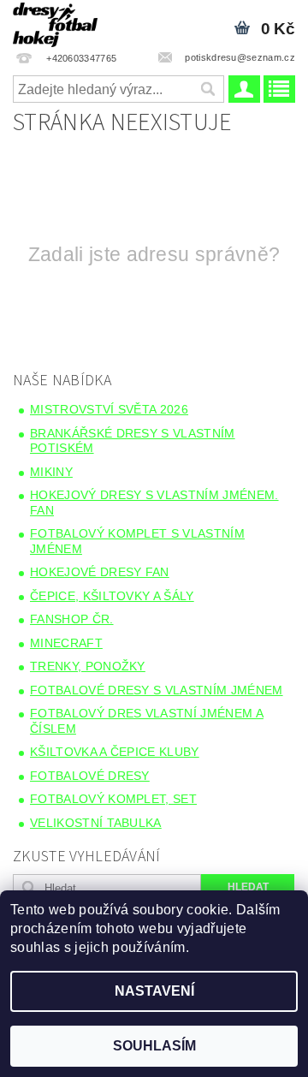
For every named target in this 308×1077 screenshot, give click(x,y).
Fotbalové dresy (90, 775)
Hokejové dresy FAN (99, 572)
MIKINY (51, 472)
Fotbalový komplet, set (113, 799)
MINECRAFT (66, 643)
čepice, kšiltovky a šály (112, 596)
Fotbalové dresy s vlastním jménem (156, 690)
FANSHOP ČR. (72, 619)
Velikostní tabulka (96, 823)
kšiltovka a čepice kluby (114, 752)
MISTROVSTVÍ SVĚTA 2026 (109, 409)
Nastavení (154, 991)
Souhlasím (154, 1045)
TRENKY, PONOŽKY (87, 666)
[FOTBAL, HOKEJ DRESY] (55, 22)
